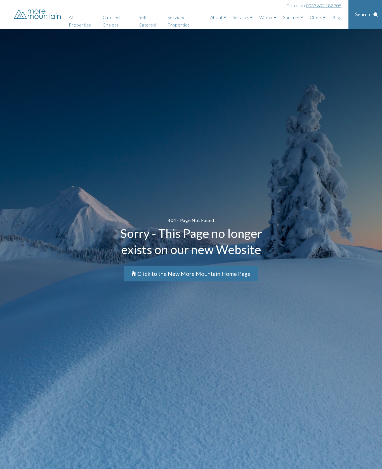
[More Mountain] (38, 14)
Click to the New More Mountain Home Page (194, 273)
